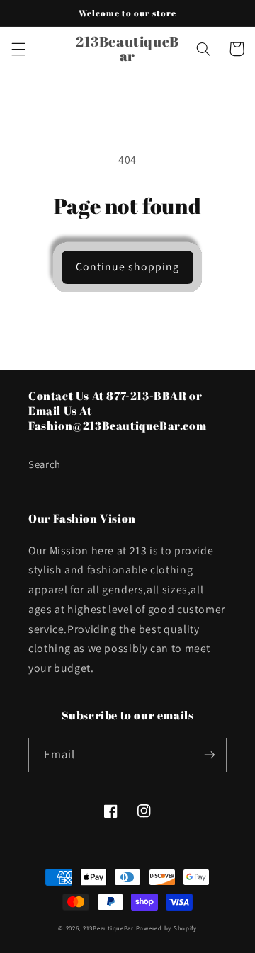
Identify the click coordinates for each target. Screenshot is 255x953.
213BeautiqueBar (108, 928)
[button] (18, 49)
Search (44, 464)
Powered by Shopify (166, 928)
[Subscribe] (209, 755)
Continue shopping (128, 266)
